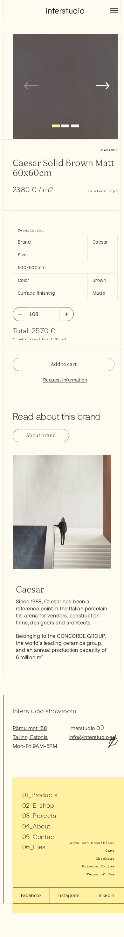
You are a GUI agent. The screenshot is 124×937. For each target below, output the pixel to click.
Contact (44, 836)
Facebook (31, 895)
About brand (41, 435)
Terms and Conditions (91, 842)
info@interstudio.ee (92, 737)
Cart (109, 850)
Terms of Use (100, 874)
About (41, 826)
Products (44, 794)
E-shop (43, 805)
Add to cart (64, 364)
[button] (56, 126)
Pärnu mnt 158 (30, 728)
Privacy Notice (98, 866)
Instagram (68, 895)
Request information (65, 380)
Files (39, 846)
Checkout (105, 858)
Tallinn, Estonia (30, 737)
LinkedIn (105, 895)
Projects (44, 815)
